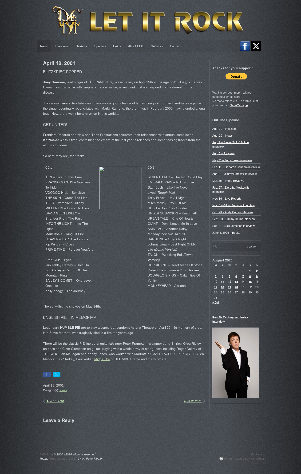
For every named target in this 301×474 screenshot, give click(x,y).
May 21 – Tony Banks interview (232, 160)
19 (229, 287)
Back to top (258, 454)
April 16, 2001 (55, 401)
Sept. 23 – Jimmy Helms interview (233, 219)
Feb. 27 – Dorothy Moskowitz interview (230, 189)
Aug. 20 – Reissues (224, 128)
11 (222, 281)
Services (157, 46)
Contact (175, 46)
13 (236, 281)
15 (250, 281)
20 (236, 287)
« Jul (215, 302)
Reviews (81, 46)
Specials (100, 46)
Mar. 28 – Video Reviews (228, 180)
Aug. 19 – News (222, 135)
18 (222, 287)
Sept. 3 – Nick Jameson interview (233, 225)
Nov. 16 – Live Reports (226, 198)
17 (215, 287)
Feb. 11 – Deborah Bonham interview (236, 167)
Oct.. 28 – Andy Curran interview (232, 212)
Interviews (62, 46)
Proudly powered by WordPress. (244, 458)
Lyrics (117, 46)
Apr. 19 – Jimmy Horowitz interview (234, 173)
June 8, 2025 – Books (226, 232)
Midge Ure (102, 359)
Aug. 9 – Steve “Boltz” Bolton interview (230, 144)
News (44, 46)
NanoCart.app (239, 105)
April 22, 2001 (193, 401)
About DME (136, 46)
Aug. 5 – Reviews (223, 153)
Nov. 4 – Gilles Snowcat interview (233, 205)
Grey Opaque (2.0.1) (63, 458)
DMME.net (46, 454)
